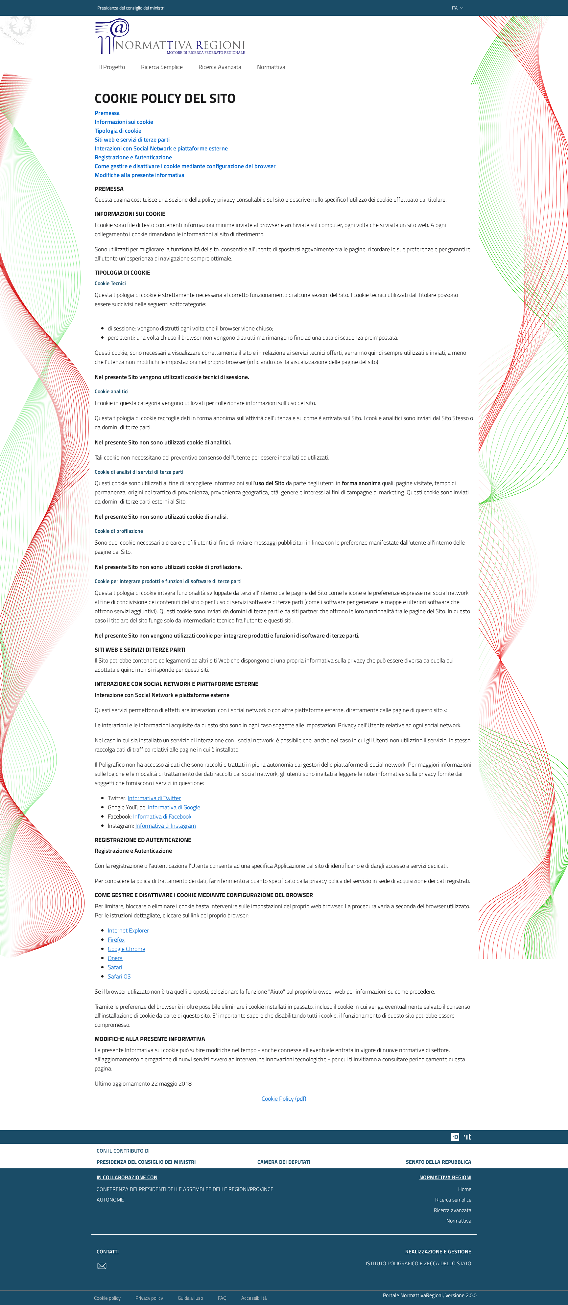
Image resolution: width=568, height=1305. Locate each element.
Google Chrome (126, 948)
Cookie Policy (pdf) (284, 1098)
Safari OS (119, 976)
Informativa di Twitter (154, 798)
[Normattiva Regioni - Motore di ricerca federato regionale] (188, 36)
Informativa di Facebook (162, 816)
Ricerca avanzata (452, 1210)
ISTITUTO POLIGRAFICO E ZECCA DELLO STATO (418, 1263)
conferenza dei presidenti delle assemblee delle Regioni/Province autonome (185, 1194)
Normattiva (458, 1221)
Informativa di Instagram (165, 825)
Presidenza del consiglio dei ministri (131, 7)
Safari (115, 967)
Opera (115, 958)
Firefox (116, 939)
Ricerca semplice (453, 1200)
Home (464, 1189)
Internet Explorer (128, 930)
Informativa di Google (174, 807)
